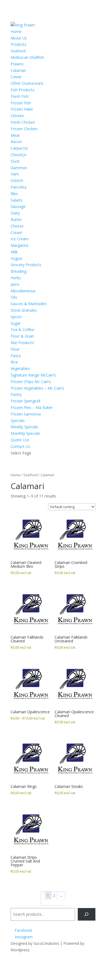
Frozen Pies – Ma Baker (32, 407)
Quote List (20, 439)
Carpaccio (19, 148)
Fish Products (23, 89)
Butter (16, 219)
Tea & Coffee (22, 329)
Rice (14, 362)
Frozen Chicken (24, 128)
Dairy (15, 213)
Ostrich (17, 180)
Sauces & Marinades (29, 303)
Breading (18, 271)
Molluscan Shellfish (27, 57)
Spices (16, 316)
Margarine (20, 245)
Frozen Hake (22, 109)
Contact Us (20, 446)
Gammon (19, 167)
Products (18, 44)
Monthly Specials (25, 433)
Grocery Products (26, 264)
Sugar (16, 323)
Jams (15, 284)
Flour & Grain (22, 336)
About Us (19, 38)
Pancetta (18, 187)
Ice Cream (20, 238)
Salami (16, 200)
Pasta (16, 355)
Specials (18, 420)
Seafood (18, 50)
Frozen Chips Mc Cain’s (31, 381)
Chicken (17, 115)
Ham (15, 174)
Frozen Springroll (25, 400)
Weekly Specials (24, 426)
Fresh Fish (20, 96)
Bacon (16, 141)
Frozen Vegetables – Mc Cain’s (37, 388)
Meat (15, 135)
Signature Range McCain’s (33, 375)
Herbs (16, 277)
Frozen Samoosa (26, 414)
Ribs (14, 193)
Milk (14, 251)
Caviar (16, 76)
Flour (15, 349)
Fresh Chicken (23, 122)
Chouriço (18, 154)
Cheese (17, 226)
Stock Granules (24, 310)
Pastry (16, 394)
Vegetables (20, 368)
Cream (16, 232)
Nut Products (22, 342)
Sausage (18, 206)
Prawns (17, 63)
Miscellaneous (23, 290)
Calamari (18, 70)
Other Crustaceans (27, 83)
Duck (15, 161)
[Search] (86, 914)
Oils (14, 297)
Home (16, 31)
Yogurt (16, 258)
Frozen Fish (21, 102)
